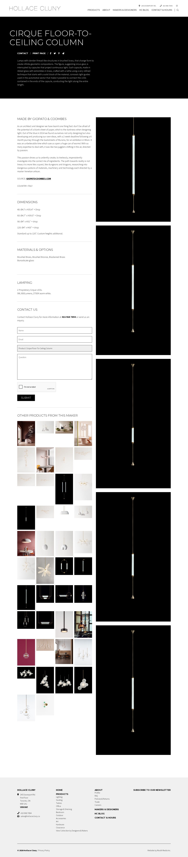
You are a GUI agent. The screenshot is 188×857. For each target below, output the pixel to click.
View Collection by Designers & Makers (72, 830)
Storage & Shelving (64, 809)
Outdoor (59, 815)
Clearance (60, 827)
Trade (97, 802)
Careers (98, 805)
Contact (22, 53)
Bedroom (60, 812)
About (106, 10)
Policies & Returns (102, 799)
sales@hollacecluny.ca (30, 816)
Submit (26, 397)
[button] (178, 10)
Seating (59, 800)
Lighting (59, 797)
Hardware (60, 824)
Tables (59, 803)
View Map (24, 807)
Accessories (61, 818)
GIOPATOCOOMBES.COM (38, 178)
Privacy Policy (44, 850)
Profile (97, 792)
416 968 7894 (167, 6)
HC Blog (144, 10)
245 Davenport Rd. (148, 6)
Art (57, 821)
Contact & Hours (162, 10)
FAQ (96, 795)
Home (59, 790)
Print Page (39, 53)
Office (58, 806)
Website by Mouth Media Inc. (159, 850)
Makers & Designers (125, 10)
